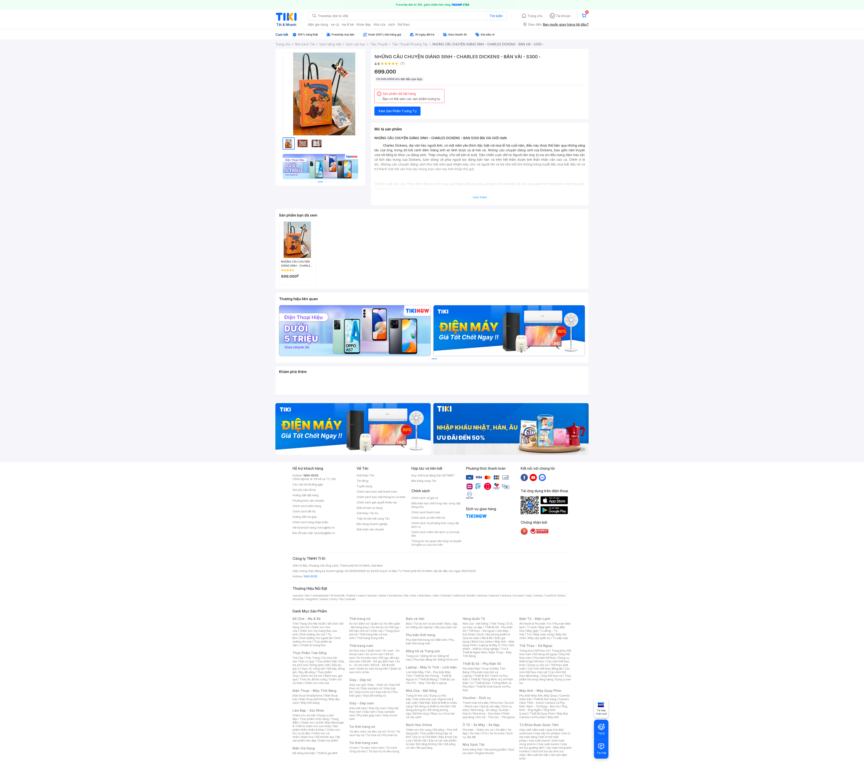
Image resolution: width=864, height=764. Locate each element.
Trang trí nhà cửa (417, 695)
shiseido (298, 599)
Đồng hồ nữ (428, 656)
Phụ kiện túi (389, 735)
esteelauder (321, 595)
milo (413, 595)
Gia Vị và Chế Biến (425, 737)
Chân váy (377, 630)
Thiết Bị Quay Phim (542, 713)
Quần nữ (376, 623)
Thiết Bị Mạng (428, 679)
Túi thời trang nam (363, 743)
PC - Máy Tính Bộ (423, 683)
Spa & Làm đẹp (490, 706)
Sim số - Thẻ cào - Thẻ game (495, 717)
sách (391, 24)
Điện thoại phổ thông (313, 699)
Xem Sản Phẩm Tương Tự (397, 111)
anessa (506, 595)
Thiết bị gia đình (327, 753)
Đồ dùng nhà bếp (303, 753)
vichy (333, 599)
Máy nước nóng (544, 634)
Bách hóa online (482, 641)
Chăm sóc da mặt (303, 715)
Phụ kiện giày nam (369, 715)
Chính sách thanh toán (425, 512)
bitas (561, 595)
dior (307, 595)
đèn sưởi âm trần (538, 755)
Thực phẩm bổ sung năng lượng (545, 677)
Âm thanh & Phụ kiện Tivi (535, 623)
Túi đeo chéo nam (372, 747)
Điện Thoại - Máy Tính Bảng (314, 691)
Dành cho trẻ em (311, 675)
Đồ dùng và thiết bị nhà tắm (432, 706)
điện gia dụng (318, 24)
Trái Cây (297, 657)
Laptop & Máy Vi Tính (493, 645)
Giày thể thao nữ (551, 675)
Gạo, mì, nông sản (313, 668)
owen (361, 595)
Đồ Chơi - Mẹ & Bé (306, 619)
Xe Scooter (497, 733)
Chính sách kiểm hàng (306, 506)
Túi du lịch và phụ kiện (428, 623)
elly (406, 595)
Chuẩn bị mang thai (313, 645)
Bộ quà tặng (424, 747)
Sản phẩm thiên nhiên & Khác (315, 727)
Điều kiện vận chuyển (370, 529)
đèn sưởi (538, 729)
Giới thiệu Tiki (365, 475)
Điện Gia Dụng (303, 748)
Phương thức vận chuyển (308, 500)
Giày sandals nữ (371, 688)
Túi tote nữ (373, 735)
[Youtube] (533, 477)
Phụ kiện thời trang (420, 635)
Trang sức (412, 656)
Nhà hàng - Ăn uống (484, 710)
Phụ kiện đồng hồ (425, 659)
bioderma (395, 595)
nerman (482, 595)
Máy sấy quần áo (539, 638)
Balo (409, 623)
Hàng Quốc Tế (474, 619)
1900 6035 (310, 576)
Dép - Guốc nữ (377, 684)
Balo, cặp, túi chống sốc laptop (432, 625)
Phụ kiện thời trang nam (430, 641)
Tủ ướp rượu (560, 638)
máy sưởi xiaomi (548, 744)
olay (529, 595)
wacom (494, 595)
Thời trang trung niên (370, 638)
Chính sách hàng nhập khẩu (310, 522)
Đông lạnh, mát (320, 665)
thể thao (404, 24)
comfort (550, 595)
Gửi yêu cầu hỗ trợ (304, 489)
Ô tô (485, 733)
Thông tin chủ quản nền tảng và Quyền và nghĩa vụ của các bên (436, 542)
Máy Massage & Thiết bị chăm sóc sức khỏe (318, 724)
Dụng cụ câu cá (538, 665)
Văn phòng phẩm (495, 749)
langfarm (312, 599)
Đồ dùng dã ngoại (545, 654)
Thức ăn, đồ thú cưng (313, 679)
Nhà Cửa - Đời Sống (421, 691)
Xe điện (501, 729)
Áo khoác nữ (379, 627)
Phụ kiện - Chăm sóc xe (478, 729)
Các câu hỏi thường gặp (307, 484)
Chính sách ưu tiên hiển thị (428, 517)
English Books (485, 753)
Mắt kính (441, 639)
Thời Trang (497, 623)
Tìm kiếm (496, 16)
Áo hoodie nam (367, 657)
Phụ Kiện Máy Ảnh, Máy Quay (538, 695)
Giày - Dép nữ (360, 680)
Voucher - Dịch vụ (476, 698)
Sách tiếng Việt (472, 749)
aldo (436, 595)
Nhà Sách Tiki (474, 744)
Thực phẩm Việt (326, 661)
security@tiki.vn (324, 533)
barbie (351, 595)
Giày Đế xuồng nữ (374, 695)
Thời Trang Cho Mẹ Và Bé (309, 623)
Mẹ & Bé (487, 638)
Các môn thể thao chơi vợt (544, 670)
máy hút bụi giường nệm (543, 745)
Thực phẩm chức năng (314, 719)
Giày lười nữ (383, 692)
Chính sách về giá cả (424, 498)
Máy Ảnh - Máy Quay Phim (540, 691)
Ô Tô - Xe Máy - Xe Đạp (481, 725)
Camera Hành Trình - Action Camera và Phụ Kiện (544, 702)
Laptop (442, 683)
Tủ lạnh (532, 627)
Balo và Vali (415, 619)
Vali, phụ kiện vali (446, 627)
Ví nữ (390, 731)
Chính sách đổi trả (303, 511)
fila (342, 599)
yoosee (518, 595)
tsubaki (351, 599)
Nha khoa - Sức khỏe (486, 713)
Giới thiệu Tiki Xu (367, 513)
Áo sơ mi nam (374, 654)
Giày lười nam (358, 708)
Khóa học (497, 702)
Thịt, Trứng (313, 657)
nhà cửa (379, 24)
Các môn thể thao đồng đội (545, 668)
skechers (425, 595)
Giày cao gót (357, 684)
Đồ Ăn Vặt (420, 740)
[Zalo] (542, 477)
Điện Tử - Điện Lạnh (534, 619)
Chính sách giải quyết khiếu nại (377, 502)
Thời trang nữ (359, 619)
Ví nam (353, 747)
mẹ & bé (348, 24)
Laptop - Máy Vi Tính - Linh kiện (431, 667)
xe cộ (335, 24)
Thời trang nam (361, 646)
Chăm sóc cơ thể (312, 722)
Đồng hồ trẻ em (448, 659)
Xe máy (475, 733)
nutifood (459, 595)
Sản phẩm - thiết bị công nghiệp (488, 646)
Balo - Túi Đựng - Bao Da (543, 706)
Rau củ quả (306, 661)
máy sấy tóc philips (547, 733)
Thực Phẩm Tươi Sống (309, 653)
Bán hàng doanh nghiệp (372, 524)
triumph (446, 595)
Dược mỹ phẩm (328, 740)
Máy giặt (532, 630)
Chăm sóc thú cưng (418, 729)
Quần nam (374, 650)
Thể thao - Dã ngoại (481, 630)
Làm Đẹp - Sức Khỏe (308, 710)
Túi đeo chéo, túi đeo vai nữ (367, 731)
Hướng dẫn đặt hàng (305, 495)
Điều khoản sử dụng (369, 507)
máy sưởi (525, 729)
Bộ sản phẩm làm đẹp (316, 738)
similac (538, 595)
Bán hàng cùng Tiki (423, 481)
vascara (297, 595)
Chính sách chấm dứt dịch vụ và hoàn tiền (435, 533)
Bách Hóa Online (419, 725)
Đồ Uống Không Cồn (429, 744)
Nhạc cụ (436, 713)
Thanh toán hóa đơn (475, 702)
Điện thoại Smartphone (307, 695)
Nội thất (425, 702)
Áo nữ (353, 623)
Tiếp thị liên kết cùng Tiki (373, 518)
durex (383, 595)
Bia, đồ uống (307, 672)
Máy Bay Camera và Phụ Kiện (543, 715)
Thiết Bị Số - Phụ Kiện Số (482, 664)
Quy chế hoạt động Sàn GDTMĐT (433, 475)
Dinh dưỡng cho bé (312, 634)
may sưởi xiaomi (539, 740)
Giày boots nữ (364, 692)
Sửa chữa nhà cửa (424, 699)
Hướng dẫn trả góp (304, 516)
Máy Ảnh (553, 717)
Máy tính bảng (310, 702)
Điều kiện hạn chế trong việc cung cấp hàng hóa (436, 505)
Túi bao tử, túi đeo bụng (383, 751)
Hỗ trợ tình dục (325, 737)
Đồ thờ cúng (421, 713)
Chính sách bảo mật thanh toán (377, 491)
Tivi (528, 634)
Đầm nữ (364, 623)
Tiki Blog (362, 481)
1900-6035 (310, 475)
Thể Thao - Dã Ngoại (535, 646)
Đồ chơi (333, 623)
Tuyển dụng (364, 486)
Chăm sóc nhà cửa (317, 683)
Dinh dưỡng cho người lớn (316, 638)
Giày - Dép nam (361, 703)
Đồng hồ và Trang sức (423, 651)
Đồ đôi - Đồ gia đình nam (378, 661)
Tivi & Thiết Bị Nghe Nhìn (485, 650)
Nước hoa (307, 737)
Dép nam (370, 711)
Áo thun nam (357, 650)
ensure (372, 595)
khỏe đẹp (364, 24)
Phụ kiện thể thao (545, 657)
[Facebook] (524, 477)
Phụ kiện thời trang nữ (420, 639)
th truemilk (338, 595)
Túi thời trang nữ (362, 726)
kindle (471, 595)
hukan (324, 599)
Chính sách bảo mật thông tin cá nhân (381, 497)
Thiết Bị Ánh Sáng (544, 699)
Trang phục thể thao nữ (534, 650)
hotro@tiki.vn (326, 527)
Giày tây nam (377, 708)
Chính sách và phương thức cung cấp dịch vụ (435, 524)
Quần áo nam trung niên (372, 668)
